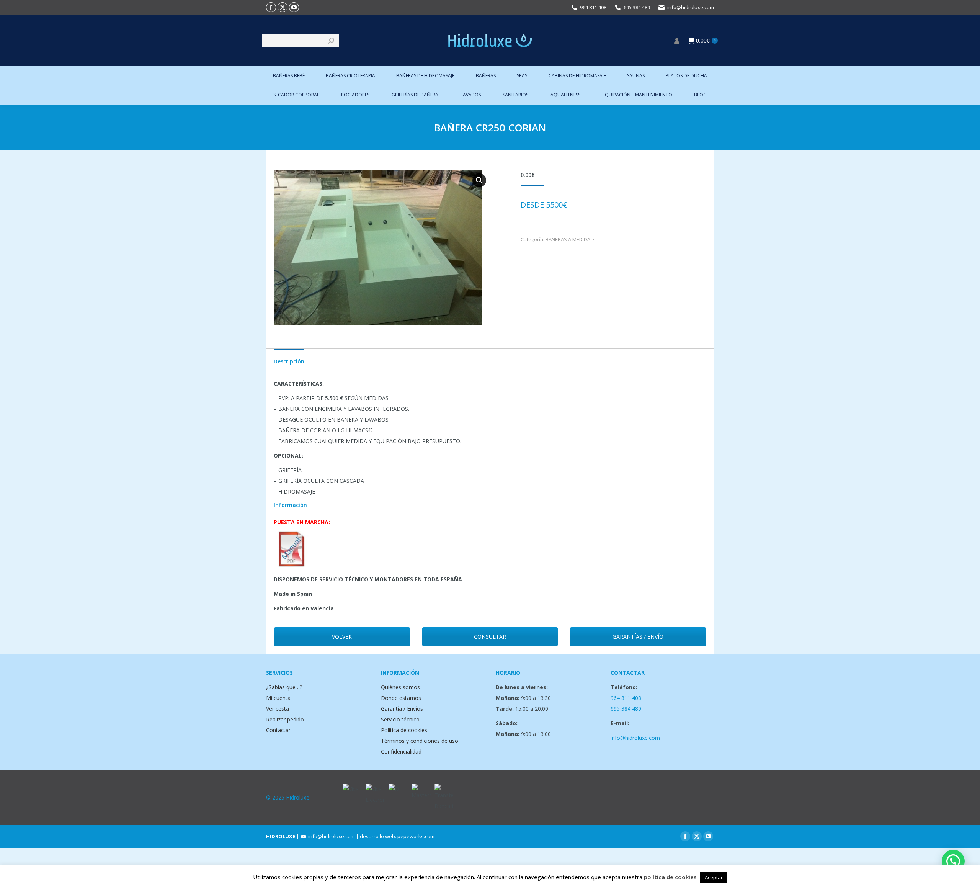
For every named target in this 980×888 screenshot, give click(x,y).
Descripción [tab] (289, 361)
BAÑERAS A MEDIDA (568, 239)
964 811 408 (593, 7)
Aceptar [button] (714, 877)
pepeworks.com (415, 836)
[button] (479, 180)
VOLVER (342, 636)
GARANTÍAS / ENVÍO (637, 636)
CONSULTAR (490, 636)
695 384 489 (637, 7)
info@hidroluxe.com (690, 7)
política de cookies (670, 877)
